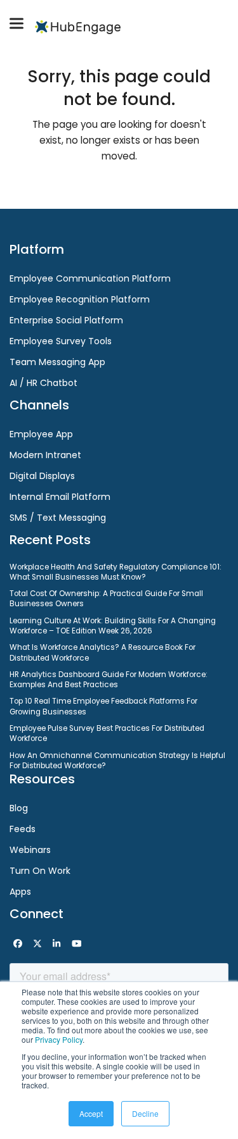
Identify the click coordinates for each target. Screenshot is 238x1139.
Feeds (23, 829)
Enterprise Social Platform (66, 320)
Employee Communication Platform (90, 278)
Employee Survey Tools (61, 341)
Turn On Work (40, 870)
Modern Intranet (45, 455)
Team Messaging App (57, 362)
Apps (20, 891)
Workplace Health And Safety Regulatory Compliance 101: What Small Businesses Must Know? (115, 572)
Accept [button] (91, 1113)
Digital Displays (42, 476)
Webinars (30, 849)
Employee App (41, 434)
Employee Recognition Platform (80, 299)
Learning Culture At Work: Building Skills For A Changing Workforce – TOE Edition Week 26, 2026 (113, 626)
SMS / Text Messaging (58, 517)
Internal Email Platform (60, 496)
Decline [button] (145, 1113)
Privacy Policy (59, 1039)
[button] (16, 23)
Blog (19, 808)
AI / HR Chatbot (43, 383)
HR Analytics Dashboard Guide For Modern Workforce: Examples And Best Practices (109, 679)
